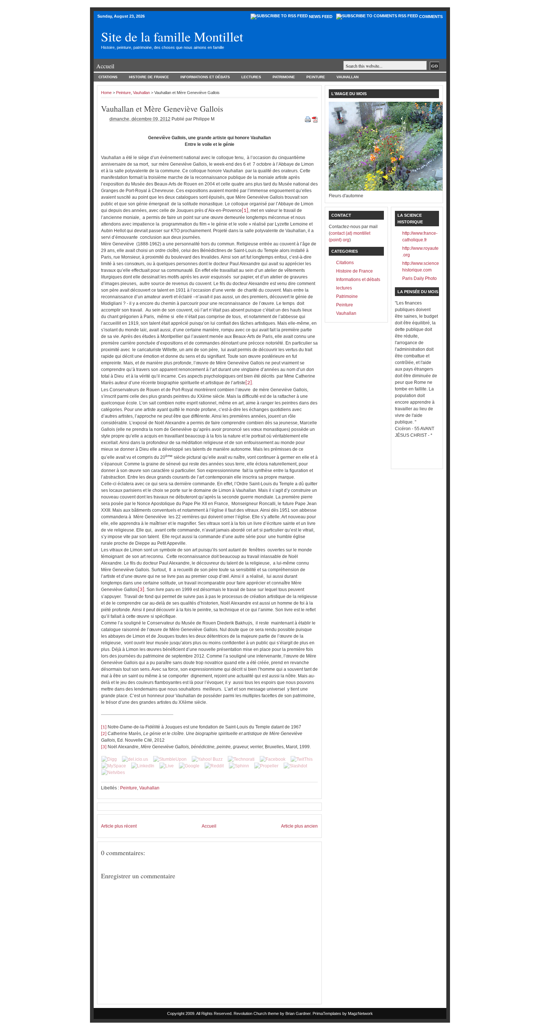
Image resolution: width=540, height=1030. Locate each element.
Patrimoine (284, 77)
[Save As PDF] (315, 119)
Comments (431, 16)
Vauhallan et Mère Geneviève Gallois (162, 108)
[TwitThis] (302, 759)
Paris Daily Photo (419, 278)
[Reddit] (214, 765)
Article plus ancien (299, 826)
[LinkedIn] (142, 765)
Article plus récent (119, 826)
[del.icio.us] (135, 759)
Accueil (105, 66)
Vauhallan (347, 77)
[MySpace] (113, 765)
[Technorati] (241, 759)
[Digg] (109, 759)
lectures (251, 77)
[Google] (189, 765)
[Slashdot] (295, 765)
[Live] (166, 765)
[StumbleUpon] (170, 759)
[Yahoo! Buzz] (207, 759)
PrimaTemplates (327, 1013)
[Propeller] (266, 765)
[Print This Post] (308, 119)
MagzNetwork (360, 1013)
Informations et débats (205, 77)
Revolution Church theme (256, 1013)
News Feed (320, 16)
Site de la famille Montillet (172, 36)
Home (106, 92)
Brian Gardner (297, 1013)
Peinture (315, 77)
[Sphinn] (239, 765)
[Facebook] (272, 759)
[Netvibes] (113, 772)
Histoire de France (149, 77)
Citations (108, 77)
